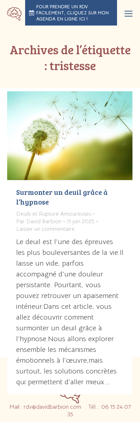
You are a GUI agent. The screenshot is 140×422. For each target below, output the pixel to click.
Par (38, 221)
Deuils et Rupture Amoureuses (53, 213)
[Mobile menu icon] (128, 13)
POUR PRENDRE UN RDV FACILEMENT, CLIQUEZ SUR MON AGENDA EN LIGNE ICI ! (72, 13)
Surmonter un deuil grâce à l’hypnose (62, 197)
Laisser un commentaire (45, 229)
